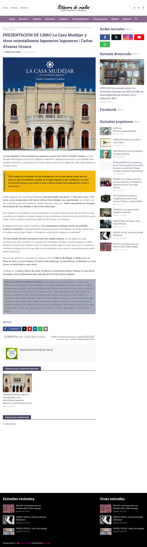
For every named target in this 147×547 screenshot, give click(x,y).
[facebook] (134, 7)
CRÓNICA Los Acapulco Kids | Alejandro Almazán (126, 211)
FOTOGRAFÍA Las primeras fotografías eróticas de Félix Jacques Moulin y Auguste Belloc (127, 198)
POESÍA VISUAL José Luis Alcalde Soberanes (128, 234)
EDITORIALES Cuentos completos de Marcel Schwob (128, 152)
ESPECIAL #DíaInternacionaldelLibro (124, 129)
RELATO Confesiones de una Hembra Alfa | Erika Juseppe (125, 245)
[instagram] (143, 7)
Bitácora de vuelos (13, 52)
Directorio (24, 8)
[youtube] (139, 37)
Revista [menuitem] (23, 19)
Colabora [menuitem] (63, 19)
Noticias (12, 28)
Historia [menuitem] (37, 19)
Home (5, 8)
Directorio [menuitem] (50, 19)
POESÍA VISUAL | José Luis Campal (31, 528)
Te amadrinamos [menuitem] (80, 19)
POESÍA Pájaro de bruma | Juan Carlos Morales (126, 222)
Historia (14, 8)
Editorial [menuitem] (127, 19)
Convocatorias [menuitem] (100, 19)
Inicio (5, 28)
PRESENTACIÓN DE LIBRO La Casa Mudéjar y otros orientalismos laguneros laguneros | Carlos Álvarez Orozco (17, 398)
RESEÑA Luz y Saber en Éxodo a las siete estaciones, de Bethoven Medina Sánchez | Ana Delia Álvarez (127, 183)
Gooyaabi (46, 543)
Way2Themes (25, 543)
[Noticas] (122, 72)
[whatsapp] (105, 44)
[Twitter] (24, 329)
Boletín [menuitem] (115, 19)
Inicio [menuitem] (12, 19)
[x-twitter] (138, 7)
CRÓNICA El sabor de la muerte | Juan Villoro (127, 141)
